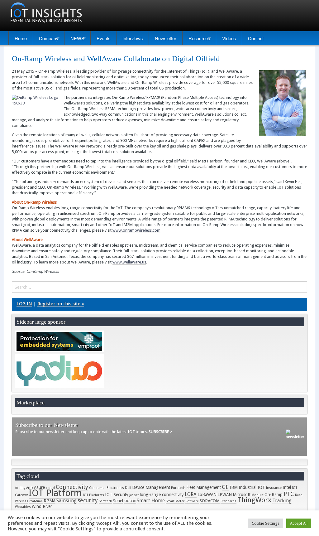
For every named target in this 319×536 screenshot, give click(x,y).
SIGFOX (130, 501)
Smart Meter (175, 501)
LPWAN (224, 494)
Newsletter (165, 38)
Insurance (274, 488)
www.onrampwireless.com (136, 230)
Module (257, 495)
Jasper (134, 495)
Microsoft (241, 494)
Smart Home (151, 501)
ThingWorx (254, 500)
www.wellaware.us (129, 262)
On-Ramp (273, 494)
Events (103, 38)
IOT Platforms (93, 495)
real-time (36, 501)
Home (21, 38)
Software (192, 501)
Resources (199, 38)
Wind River (42, 506)
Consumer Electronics (106, 488)
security (88, 500)
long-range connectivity (162, 494)
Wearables (23, 507)
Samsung (66, 501)
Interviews (132, 38)
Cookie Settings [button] (265, 523)
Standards (228, 501)
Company (48, 38)
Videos (229, 38)
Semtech (105, 501)
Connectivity (72, 487)
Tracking (282, 501)
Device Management (151, 487)
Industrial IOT (252, 487)
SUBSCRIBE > (160, 431)
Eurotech (178, 488)
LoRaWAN (207, 494)
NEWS (77, 38)
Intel (287, 487)
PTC (288, 494)
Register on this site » (60, 304)
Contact (256, 38)
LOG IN (24, 304)
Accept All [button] (298, 523)
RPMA (49, 500)
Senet (118, 500)
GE (225, 487)
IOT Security (116, 494)
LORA (191, 494)
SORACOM (210, 500)
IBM (234, 487)
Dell (128, 488)
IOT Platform (55, 493)
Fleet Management (203, 487)
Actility (20, 488)
